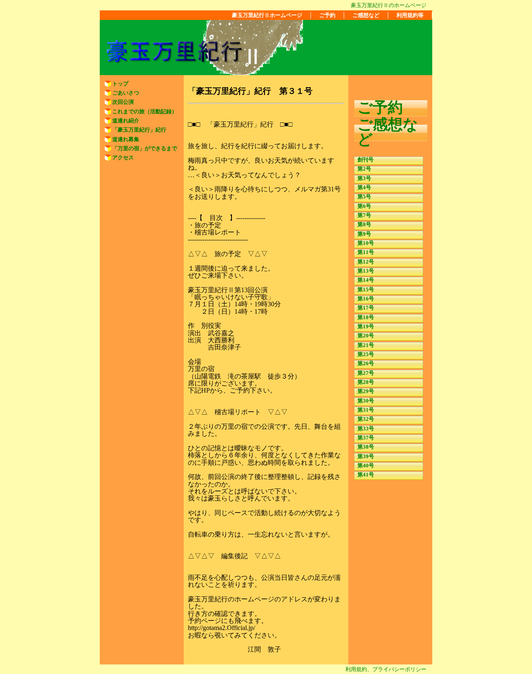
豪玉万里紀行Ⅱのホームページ (388, 5)
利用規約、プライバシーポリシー (385, 669)
